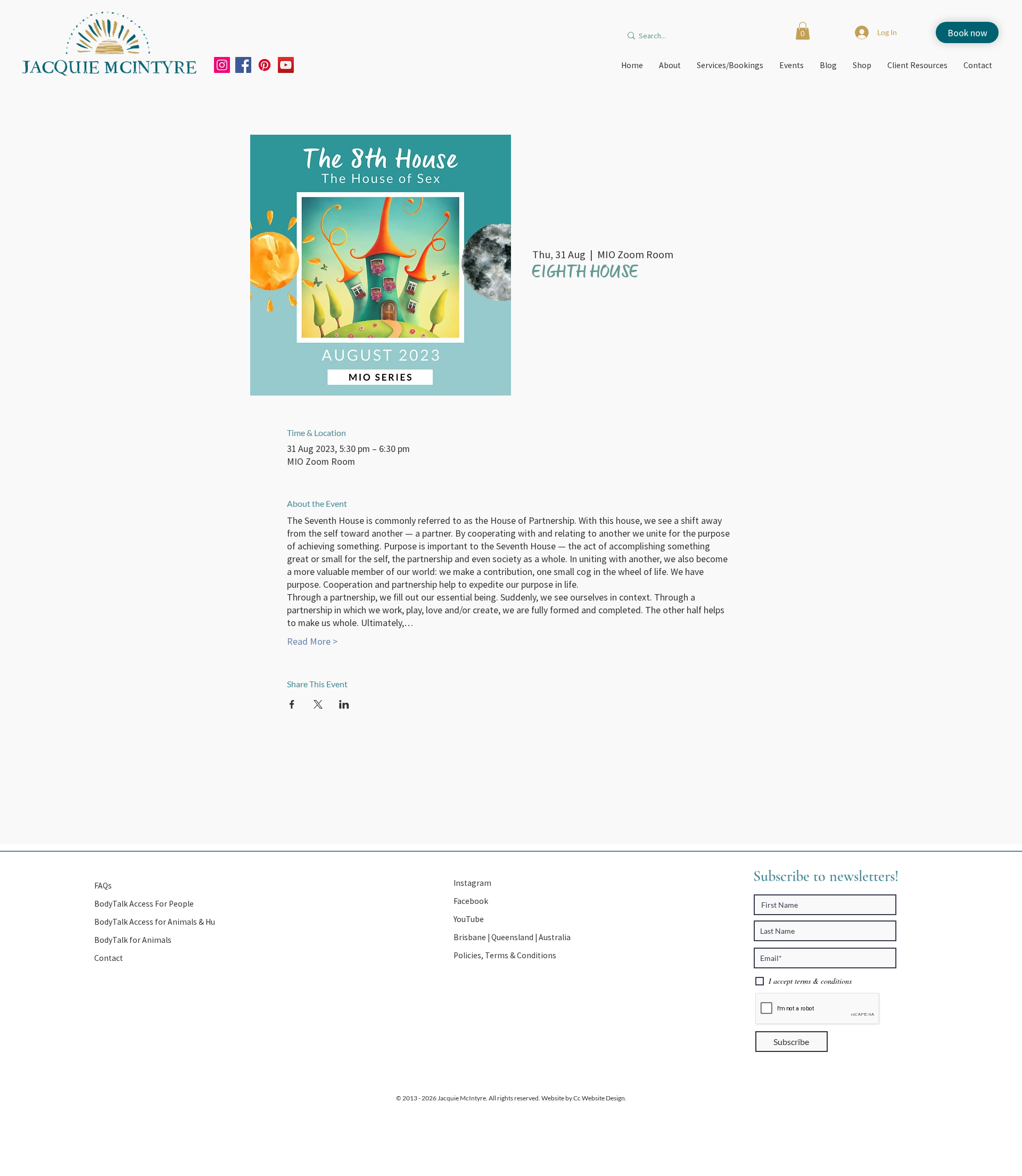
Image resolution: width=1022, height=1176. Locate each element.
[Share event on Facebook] (292, 704)
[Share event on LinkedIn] (344, 704)
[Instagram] (222, 65)
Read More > (312, 641)
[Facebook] (243, 65)
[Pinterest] (265, 65)
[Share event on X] (318, 704)
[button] (802, 30)
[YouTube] (286, 65)
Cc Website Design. (599, 1098)
